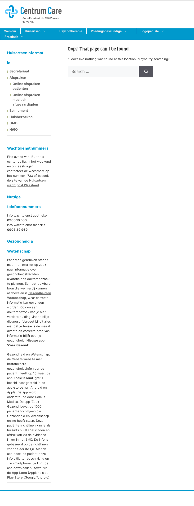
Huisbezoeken (21, 117)
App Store (19, 473)
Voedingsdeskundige (106, 31)
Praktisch (11, 37)
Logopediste (150, 31)
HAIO (13, 129)
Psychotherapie (70, 31)
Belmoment (18, 110)
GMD (13, 123)
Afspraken (17, 77)
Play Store (15, 477)
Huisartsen (32, 31)
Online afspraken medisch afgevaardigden (26, 99)
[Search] (146, 71)
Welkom (10, 31)
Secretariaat (19, 71)
